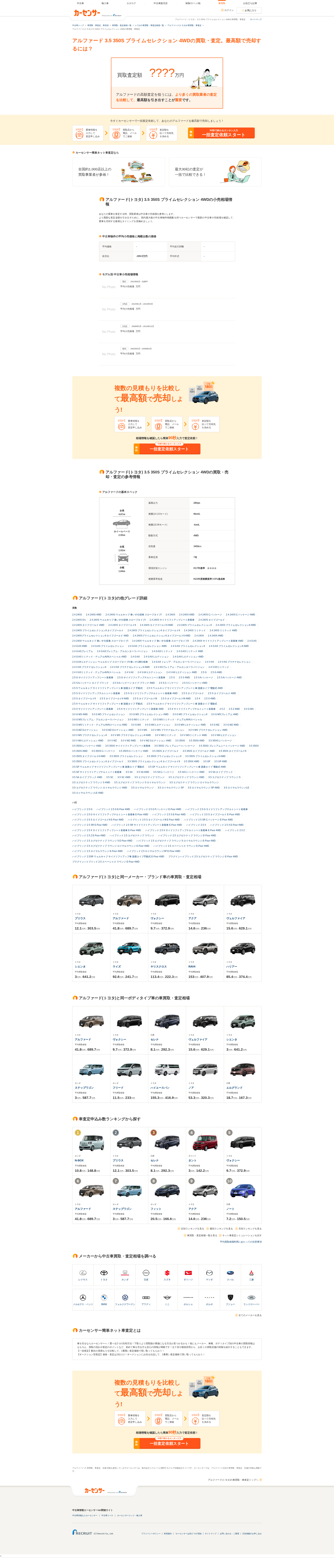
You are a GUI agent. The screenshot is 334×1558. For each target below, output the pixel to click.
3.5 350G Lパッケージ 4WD (86, 745)
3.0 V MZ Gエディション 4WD (155, 740)
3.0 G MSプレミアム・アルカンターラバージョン (98, 719)
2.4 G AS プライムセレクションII (188, 646)
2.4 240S (170, 614)
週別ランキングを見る (221, 1228)
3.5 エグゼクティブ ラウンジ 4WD (186, 777)
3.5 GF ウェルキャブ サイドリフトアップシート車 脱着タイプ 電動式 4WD (187, 766)
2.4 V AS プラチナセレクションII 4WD (130, 667)
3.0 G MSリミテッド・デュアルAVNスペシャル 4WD (99, 724)
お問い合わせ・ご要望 (229, 1534)
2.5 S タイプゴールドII (84, 698)
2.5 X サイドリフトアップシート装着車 (92, 709)
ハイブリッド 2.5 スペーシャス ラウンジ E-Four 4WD (181, 846)
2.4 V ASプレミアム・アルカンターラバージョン (179, 667)
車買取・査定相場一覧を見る (202, 1235)
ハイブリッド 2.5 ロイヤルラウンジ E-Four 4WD (97, 851)
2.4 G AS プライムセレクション (107, 646)
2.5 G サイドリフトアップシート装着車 (92, 677)
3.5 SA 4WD (143, 772)
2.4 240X (199, 635)
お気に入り (251, 10)
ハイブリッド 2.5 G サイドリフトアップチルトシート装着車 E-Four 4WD (110, 814)
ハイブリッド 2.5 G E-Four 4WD (113, 809)
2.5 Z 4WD (234, 709)
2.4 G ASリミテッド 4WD (190, 651)
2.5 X (197, 698)
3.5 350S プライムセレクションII (164, 756)
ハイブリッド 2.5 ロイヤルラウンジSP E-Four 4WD (153, 851)
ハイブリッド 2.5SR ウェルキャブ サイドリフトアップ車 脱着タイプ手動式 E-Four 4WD (118, 856)
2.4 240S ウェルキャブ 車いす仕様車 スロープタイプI (118, 619)
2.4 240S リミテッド (195, 630)
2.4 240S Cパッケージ (210, 614)
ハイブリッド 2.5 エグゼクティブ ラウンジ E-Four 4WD (187, 835)
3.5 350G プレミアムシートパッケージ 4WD (222, 745)
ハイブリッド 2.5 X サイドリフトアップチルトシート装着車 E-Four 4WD (183, 830)
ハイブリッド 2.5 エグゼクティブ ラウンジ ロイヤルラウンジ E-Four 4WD (110, 846)
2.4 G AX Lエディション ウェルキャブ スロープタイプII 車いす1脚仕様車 (110, 662)
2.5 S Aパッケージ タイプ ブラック (90, 683)
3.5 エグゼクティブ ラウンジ (149, 777)
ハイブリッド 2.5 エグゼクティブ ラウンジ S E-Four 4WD (102, 840)
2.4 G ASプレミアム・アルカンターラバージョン (122, 651)
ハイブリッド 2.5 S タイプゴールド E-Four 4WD (215, 814)
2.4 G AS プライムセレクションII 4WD (229, 646)
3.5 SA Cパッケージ (163, 772)
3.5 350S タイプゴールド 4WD (199, 751)
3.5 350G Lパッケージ (220, 740)
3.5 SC (109, 777)
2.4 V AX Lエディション (150, 672)
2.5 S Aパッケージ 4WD (229, 677)
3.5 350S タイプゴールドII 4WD (89, 756)
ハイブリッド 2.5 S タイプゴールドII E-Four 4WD (98, 819)
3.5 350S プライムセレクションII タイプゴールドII (154, 761)
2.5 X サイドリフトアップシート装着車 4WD (140, 709)
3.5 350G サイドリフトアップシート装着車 (127, 745)
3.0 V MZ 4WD (128, 740)
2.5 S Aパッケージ (203, 677)
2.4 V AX (129, 672)
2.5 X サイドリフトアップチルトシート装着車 (192, 709)
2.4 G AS (251, 641)
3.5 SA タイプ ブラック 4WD (87, 777)
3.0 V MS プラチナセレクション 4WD (207, 730)
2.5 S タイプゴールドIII (145, 698)
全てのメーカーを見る (250, 1315)
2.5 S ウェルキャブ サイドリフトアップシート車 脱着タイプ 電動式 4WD (185, 688)
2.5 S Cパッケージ (168, 683)
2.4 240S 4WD (186, 614)
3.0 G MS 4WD (80, 714)
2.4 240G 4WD (93, 614)
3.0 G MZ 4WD (231, 724)
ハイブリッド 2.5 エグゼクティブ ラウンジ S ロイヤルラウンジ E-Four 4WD (176, 840)
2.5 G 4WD (216, 672)
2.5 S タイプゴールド (193, 693)
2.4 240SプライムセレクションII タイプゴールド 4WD (100, 635)
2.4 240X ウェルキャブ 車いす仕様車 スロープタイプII (160, 641)
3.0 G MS (249, 709)
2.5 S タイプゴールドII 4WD (114, 698)
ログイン (229, 10)
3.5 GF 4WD (220, 761)
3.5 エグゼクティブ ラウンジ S (224, 777)
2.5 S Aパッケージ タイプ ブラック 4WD (134, 683)
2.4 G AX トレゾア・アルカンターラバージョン (176, 662)
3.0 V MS (142, 730)
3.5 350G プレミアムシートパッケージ (174, 745)
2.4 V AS (209, 662)
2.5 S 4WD (184, 677)
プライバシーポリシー (151, 1534)
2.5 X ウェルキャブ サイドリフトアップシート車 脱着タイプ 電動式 (182, 703)
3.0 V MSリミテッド (165, 735)
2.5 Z (222, 709)
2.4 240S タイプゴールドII (122, 625)
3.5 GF (206, 761)
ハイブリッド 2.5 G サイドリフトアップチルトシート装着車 (216, 809)
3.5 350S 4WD (80, 751)
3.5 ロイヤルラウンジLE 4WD (87, 793)
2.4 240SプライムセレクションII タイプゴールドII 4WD (161, 635)
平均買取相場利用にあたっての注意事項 (241, 1241)
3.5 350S (254, 745)
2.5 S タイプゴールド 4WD (222, 693)
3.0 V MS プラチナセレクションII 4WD (131, 735)
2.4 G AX (135, 656)
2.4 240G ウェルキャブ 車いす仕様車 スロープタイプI (134, 614)
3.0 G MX (136, 724)
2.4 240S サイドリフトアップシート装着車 (172, 619)
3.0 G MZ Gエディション (85, 730)
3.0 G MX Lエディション (157, 724)
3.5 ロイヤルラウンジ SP (171, 787)
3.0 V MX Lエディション (223, 735)
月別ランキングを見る (250, 1228)
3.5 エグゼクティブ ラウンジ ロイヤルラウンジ (194, 782)
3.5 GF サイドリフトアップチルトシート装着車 (97, 772)
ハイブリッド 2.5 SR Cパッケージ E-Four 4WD (208, 819)
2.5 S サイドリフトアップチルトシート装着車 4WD (151, 693)
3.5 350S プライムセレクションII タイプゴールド (98, 761)
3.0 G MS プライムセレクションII (190, 714)
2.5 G (204, 672)
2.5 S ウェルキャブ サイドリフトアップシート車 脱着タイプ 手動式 (107, 688)
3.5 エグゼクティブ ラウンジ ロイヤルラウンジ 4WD (99, 787)
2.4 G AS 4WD (79, 646)
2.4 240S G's (79, 619)
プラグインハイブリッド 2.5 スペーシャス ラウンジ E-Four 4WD (106, 861)
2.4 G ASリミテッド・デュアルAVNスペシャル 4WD (99, 656)
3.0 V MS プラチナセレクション (167, 730)
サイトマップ (256, 19)
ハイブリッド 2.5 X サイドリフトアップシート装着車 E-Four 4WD (106, 830)
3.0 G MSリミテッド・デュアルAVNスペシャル (177, 719)
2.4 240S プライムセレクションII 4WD (236, 625)
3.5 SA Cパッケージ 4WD (191, 772)
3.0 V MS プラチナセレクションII (89, 735)
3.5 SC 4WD (124, 777)
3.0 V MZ (112, 740)
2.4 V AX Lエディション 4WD (181, 672)
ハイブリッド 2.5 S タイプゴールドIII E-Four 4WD (154, 819)
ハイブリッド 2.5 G (82, 809)
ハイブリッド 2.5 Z (235, 830)
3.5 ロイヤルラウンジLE (236, 787)
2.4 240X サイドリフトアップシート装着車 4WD (218, 641)
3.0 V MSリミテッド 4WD (193, 735)
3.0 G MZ (214, 724)
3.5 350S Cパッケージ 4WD (133, 751)
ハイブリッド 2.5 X (196, 825)
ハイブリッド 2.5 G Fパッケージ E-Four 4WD (157, 809)
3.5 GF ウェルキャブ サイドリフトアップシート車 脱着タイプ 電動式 (108, 766)
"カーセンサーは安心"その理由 (188, 1534)
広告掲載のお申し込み (252, 1534)
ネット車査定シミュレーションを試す (242, 1235)
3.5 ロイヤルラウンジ (142, 787)
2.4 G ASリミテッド (162, 651)
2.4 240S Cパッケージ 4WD (240, 614)
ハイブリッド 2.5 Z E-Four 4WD (89, 835)
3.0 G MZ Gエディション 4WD (118, 730)
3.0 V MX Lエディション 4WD (87, 740)
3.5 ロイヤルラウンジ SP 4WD (204, 787)
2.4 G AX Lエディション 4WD (188, 656)
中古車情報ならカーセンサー (84, 1515)
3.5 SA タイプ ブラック (221, 772)
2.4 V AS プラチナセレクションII (89, 667)
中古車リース (107, 1515)
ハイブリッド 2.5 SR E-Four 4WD (89, 825)
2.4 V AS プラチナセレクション (234, 662)
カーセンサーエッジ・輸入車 (129, 1515)
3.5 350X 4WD (191, 761)
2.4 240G (77, 614)
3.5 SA (129, 772)
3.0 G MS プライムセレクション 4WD (149, 714)
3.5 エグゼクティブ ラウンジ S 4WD (91, 782)
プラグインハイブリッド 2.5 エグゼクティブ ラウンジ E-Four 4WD (203, 856)
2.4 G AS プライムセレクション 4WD (147, 646)
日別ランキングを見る (192, 1228)
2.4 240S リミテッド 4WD (223, 630)
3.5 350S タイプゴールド (165, 751)
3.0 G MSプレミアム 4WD (224, 714)
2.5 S (172, 677)
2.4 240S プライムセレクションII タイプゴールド (98, 630)
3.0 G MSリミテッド (138, 719)
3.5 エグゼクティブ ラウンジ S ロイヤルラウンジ (139, 782)
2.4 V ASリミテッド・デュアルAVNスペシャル (96, 672)
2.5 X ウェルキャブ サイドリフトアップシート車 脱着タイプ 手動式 (107, 703)
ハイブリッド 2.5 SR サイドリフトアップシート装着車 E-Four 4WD (147, 825)
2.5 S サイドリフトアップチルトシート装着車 (96, 693)
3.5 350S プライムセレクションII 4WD (205, 756)
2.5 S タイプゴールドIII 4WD (176, 698)
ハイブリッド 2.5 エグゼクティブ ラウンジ (132, 835)
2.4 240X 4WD (215, 635)
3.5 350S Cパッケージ (103, 751)
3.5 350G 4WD (196, 740)
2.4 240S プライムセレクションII (194, 625)
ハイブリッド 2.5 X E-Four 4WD (227, 825)
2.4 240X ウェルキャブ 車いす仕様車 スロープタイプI (100, 641)
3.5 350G (180, 740)
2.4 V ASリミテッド (219, 667)
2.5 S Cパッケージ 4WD (194, 683)
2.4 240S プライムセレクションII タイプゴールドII (154, 630)
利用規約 (168, 1534)
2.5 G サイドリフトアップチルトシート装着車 (141, 677)
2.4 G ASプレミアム (82, 651)
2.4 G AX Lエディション (156, 656)
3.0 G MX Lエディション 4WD (190, 724)
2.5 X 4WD (210, 698)
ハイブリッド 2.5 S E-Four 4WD (169, 814)
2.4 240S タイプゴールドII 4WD (156, 625)
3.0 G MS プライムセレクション (108, 714)
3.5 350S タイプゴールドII (232, 751)
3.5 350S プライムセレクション (126, 756)
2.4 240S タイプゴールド (212, 619)
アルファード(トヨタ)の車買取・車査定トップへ (233, 1480)
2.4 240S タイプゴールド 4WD (88, 625)
